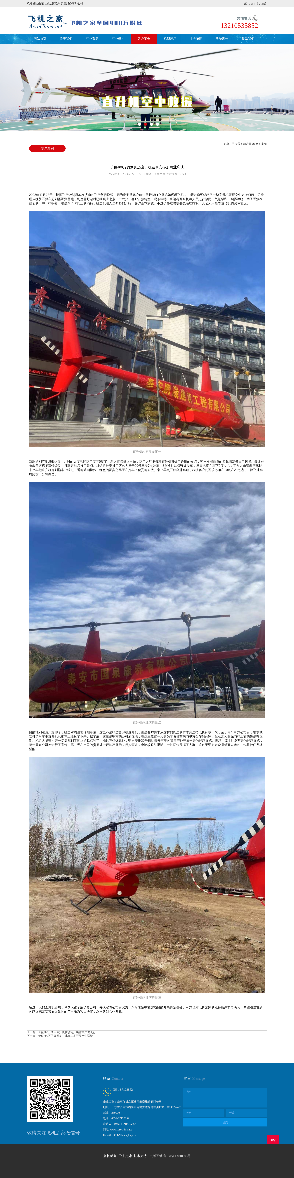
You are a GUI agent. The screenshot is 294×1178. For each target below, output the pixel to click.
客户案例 (144, 38)
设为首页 (248, 3)
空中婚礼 (118, 38)
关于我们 (66, 38)
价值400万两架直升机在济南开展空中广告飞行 (67, 1032)
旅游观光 (222, 38)
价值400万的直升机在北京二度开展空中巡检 (65, 1035)
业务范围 (196, 38)
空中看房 (92, 38)
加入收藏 (261, 3)
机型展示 (170, 38)
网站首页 (40, 38)
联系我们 (248, 38)
